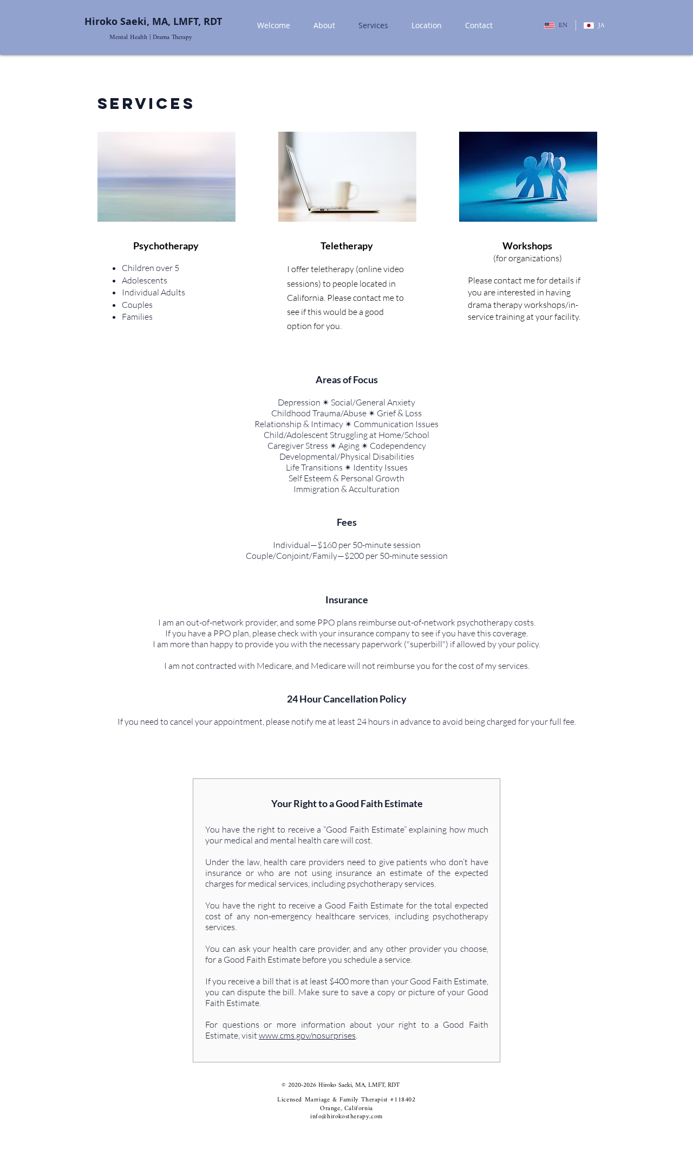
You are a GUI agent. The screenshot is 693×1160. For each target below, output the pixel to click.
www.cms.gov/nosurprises (307, 1035)
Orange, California (346, 1108)
